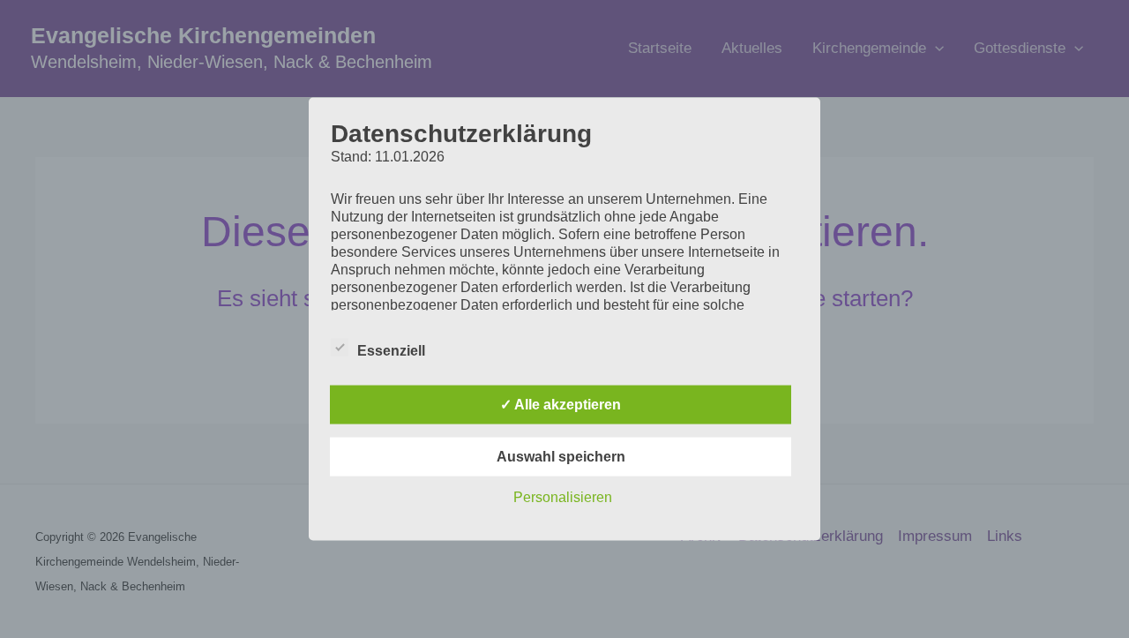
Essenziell (391, 350)
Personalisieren (562, 497)
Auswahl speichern (561, 456)
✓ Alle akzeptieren (560, 404)
